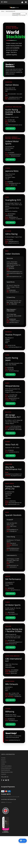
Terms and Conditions (6, 766)
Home (2, 11)
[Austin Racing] (14, 7)
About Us (3, 760)
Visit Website (10, 128)
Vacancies (3, 774)
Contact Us (3, 762)
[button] (23, 841)
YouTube (3, 758)
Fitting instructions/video (7, 772)
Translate (23, 15)
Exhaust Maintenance (6, 768)
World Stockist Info (5, 770)
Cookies (3, 764)
